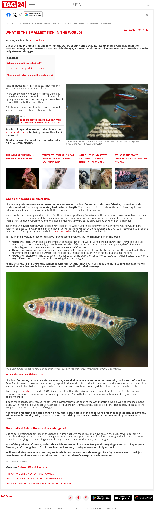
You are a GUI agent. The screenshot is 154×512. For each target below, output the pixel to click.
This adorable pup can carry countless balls (35, 478)
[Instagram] (86, 498)
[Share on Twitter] (15, 15)
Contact (61, 508)
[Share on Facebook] (9, 15)
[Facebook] (78, 498)
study (26, 391)
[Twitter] (70, 498)
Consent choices (93, 508)
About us (111, 508)
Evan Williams (37, 40)
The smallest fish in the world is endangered (30, 75)
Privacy (75, 508)
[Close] (146, 14)
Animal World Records (48, 23)
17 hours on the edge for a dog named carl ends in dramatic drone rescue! (40, 121)
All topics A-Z (44, 508)
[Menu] (32, 4)
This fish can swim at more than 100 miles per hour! (38, 483)
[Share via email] (21, 15)
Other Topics (13, 23)
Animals (28, 23)
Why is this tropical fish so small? (27, 68)
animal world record (17, 132)
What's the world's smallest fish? (24, 62)
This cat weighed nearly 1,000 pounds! (30, 473)
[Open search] (148, 4)
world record (61, 231)
